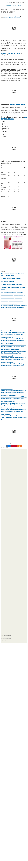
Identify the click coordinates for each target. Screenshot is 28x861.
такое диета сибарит (12, 16)
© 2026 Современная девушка (6, 635)
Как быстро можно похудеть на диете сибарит (13, 295)
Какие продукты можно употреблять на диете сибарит (13, 288)
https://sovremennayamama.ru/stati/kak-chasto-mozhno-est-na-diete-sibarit (12, 274)
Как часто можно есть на (10, 53)
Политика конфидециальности (6, 638)
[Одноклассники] (19, 446)
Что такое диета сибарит (7, 281)
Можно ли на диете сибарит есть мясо (11, 278)
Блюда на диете (13, 443)
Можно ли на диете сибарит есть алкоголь (12, 301)
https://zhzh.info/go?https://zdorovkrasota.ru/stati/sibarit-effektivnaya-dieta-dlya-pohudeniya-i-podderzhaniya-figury (13, 332)
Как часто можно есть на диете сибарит (11, 298)
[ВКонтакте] (8, 446)
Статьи (19, 5)
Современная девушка (14, 2)
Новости (14, 5)
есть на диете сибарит (18, 104)
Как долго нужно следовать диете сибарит (12, 292)
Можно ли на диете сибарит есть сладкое (11, 284)
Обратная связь (3, 640)
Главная (8, 5)
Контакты (2, 636)
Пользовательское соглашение (10, 636)
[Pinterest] (14, 446)
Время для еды (7, 443)
